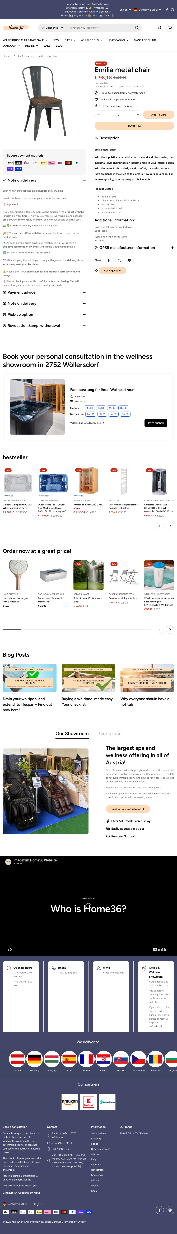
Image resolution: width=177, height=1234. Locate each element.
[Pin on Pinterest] (129, 260)
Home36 (108, 86)
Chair (127, 86)
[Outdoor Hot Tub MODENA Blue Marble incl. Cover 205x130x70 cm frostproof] (53, 481)
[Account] (160, 28)
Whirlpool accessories (157, 594)
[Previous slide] (160, 526)
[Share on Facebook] (109, 260)
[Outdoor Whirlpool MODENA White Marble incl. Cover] (18, 481)
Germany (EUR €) (148, 9)
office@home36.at (62, 1143)
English (124, 9)
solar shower (81, 594)
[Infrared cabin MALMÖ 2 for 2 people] (88, 481)
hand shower (10, 594)
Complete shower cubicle (158, 500)
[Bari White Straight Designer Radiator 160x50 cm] (124, 481)
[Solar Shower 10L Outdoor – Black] (88, 575)
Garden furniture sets (121, 594)
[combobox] (90, 28)
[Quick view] (28, 474)
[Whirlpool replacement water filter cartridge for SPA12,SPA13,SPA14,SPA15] (159, 575)
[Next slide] (170, 526)
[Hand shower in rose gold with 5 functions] (18, 575)
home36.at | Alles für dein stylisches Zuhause (37, 1221)
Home (6, 56)
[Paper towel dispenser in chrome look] (53, 575)
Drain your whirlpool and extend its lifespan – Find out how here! (27, 704)
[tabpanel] (88, 791)
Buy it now (134, 125)
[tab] (72, 734)
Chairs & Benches (24, 56)
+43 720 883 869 (61, 1149)
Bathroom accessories (51, 594)
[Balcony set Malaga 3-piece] (124, 575)
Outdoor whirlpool (14, 500)
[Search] (137, 28)
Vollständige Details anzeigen (85, 422)
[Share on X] (119, 260)
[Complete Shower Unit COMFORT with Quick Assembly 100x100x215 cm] (159, 481)
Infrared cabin (81, 500)
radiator (114, 500)
